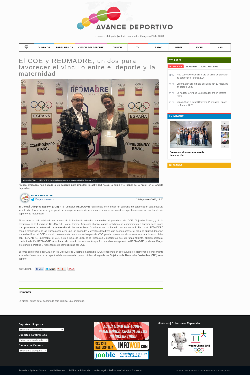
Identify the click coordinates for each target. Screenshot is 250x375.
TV (137, 47)
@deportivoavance (44, 199)
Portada (23, 370)
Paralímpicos (64, 47)
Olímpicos (44, 47)
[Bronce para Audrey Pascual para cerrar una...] (225, 143)
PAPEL (178, 47)
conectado (48, 301)
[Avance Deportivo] (125, 19)
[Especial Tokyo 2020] (121, 339)
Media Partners (58, 370)
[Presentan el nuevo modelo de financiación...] (225, 130)
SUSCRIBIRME (143, 361)
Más (220, 47)
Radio (158, 47)
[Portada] (26, 46)
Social (199, 47)
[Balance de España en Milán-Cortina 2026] (225, 137)
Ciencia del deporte (91, 47)
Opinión (117, 47)
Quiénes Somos (38, 370)
